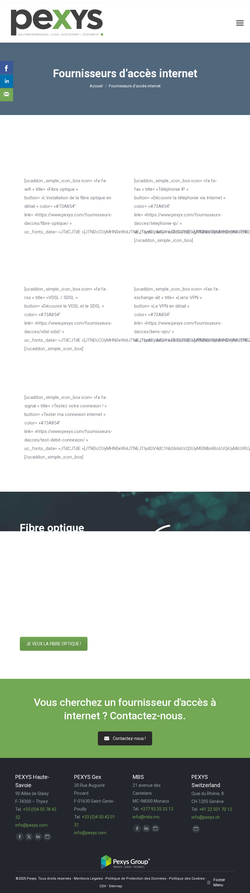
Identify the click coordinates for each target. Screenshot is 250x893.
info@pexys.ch (205, 817)
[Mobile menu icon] (240, 23)
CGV (102, 886)
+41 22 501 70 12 (215, 809)
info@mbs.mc (146, 817)
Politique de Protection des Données (135, 879)
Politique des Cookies (187, 879)
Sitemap (115, 886)
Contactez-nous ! (129, 738)
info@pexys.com (31, 825)
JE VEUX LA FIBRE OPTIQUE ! (53, 643)
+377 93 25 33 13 (156, 809)
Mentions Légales (88, 879)
